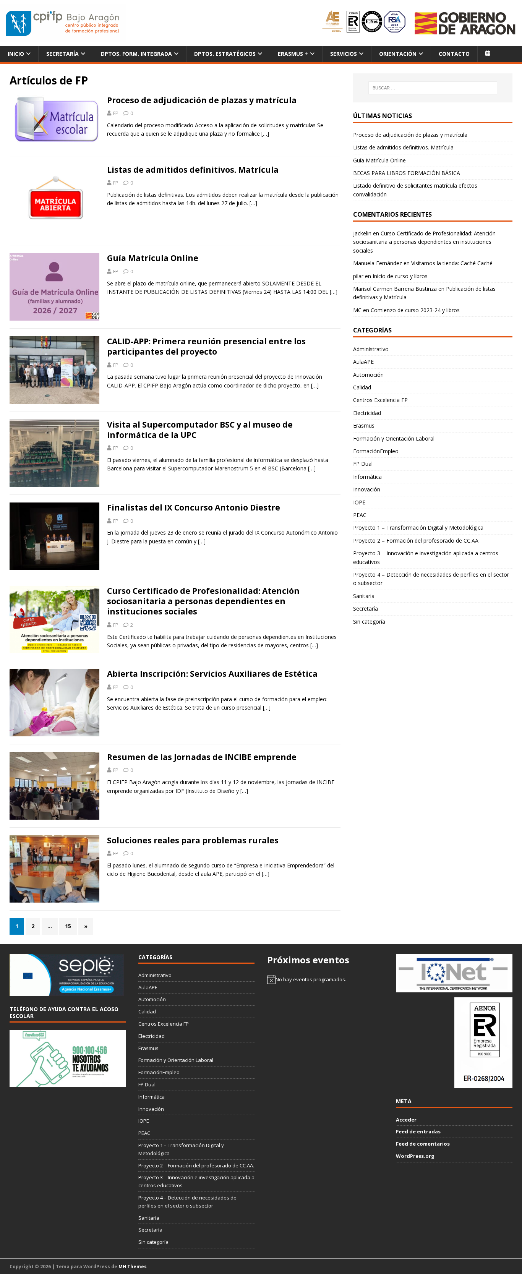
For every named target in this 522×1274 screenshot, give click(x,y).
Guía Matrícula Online (152, 258)
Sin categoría (369, 621)
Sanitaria (363, 596)
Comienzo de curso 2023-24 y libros (415, 310)
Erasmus (363, 425)
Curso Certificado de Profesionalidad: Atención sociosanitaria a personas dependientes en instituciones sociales (203, 601)
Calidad (362, 387)
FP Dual (363, 463)
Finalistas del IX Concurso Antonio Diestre (193, 507)
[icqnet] (454, 988)
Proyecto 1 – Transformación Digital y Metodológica (418, 527)
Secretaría (62, 53)
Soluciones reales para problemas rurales (193, 840)
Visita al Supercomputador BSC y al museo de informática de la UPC (200, 429)
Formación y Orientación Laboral (393, 438)
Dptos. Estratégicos (225, 53)
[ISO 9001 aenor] (483, 1084)
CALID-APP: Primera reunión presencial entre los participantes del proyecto (206, 346)
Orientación (398, 53)
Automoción (368, 374)
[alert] (325, 979)
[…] (265, 133)
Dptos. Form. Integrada (136, 53)
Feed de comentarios (423, 1143)
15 (68, 926)
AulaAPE (363, 361)
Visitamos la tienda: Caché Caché (452, 263)
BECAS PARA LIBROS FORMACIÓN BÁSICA (406, 173)
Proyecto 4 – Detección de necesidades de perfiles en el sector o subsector (431, 579)
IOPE (359, 502)
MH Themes (132, 1266)
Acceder (406, 1119)
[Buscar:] (432, 87)
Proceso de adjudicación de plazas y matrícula (202, 100)
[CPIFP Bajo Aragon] (63, 23)
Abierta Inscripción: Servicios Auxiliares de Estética (212, 673)
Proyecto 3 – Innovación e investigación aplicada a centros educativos (425, 557)
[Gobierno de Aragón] (464, 23)
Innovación (366, 489)
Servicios (343, 53)
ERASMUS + (293, 53)
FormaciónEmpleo (376, 451)
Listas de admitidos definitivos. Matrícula (193, 169)
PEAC (359, 515)
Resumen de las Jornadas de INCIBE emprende (202, 757)
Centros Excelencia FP (380, 400)
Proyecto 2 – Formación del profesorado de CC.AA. (416, 540)
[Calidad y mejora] (364, 23)
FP (115, 113)
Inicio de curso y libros (400, 276)
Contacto (454, 53)
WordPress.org (415, 1155)
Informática (367, 476)
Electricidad (367, 413)
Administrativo (371, 349)
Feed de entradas (418, 1131)
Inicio (16, 53)
